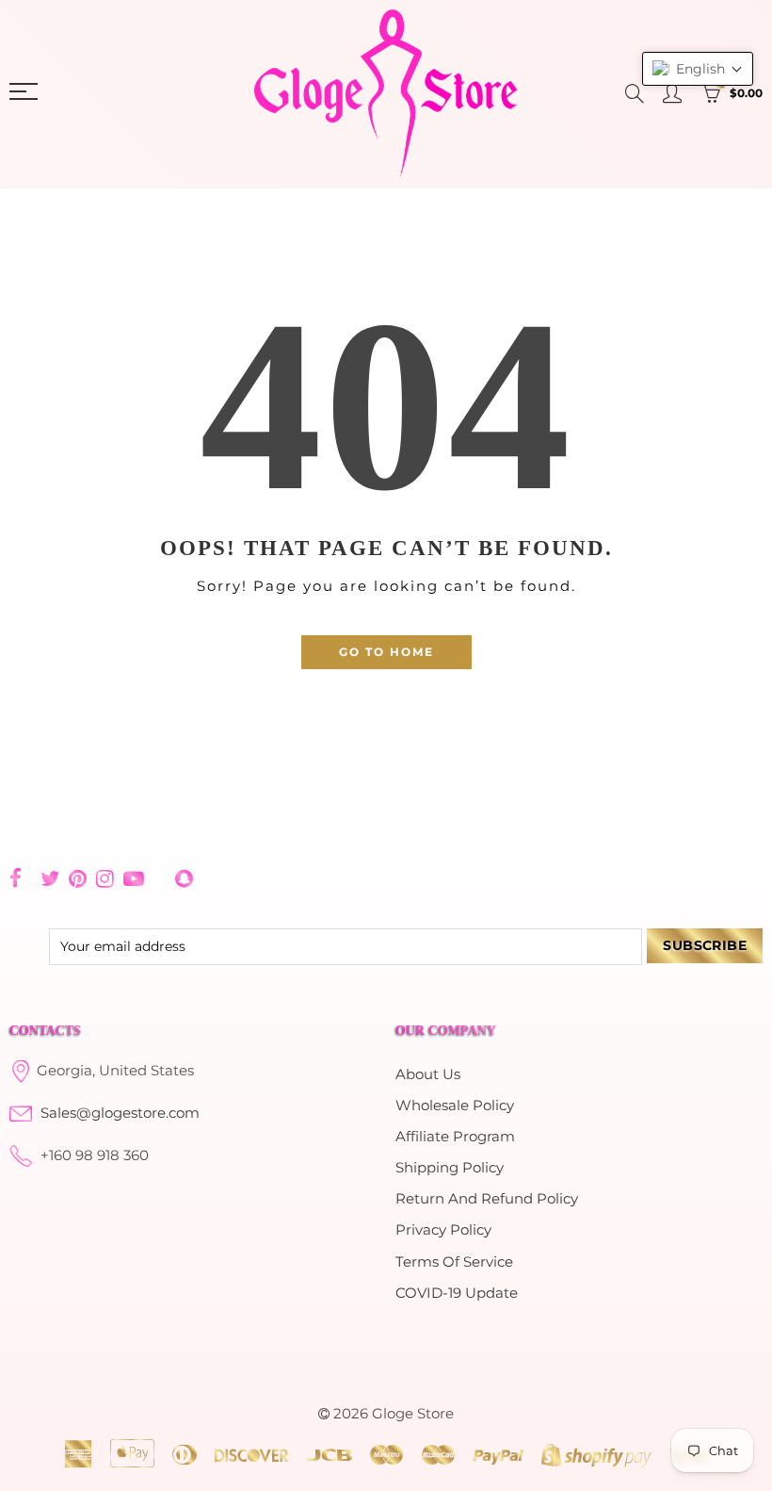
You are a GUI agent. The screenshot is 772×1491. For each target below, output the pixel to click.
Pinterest (78, 878)
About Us (427, 1074)
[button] (697, 69)
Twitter (49, 878)
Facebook (15, 878)
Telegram (159, 878)
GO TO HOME (386, 652)
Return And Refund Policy (486, 1198)
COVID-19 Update (456, 1293)
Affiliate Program (455, 1136)
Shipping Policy (449, 1167)
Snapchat (184, 878)
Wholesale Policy (454, 1105)
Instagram (105, 878)
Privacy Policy (443, 1229)
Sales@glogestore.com (120, 1113)
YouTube (133, 878)
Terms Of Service (454, 1261)
